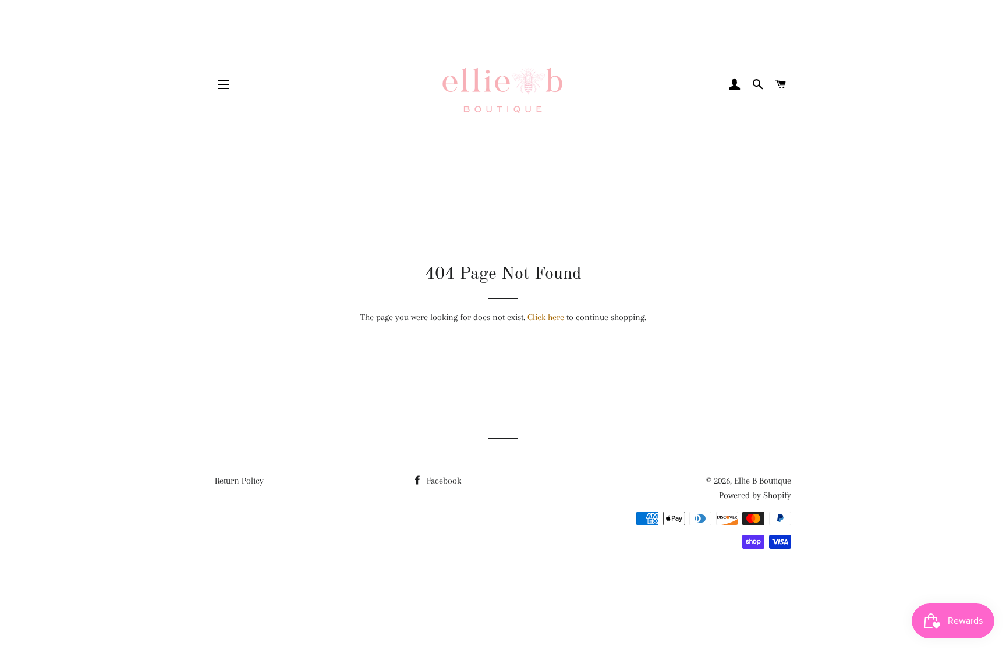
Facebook (442, 480)
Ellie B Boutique (762, 480)
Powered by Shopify (755, 495)
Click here (545, 317)
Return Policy (239, 480)
